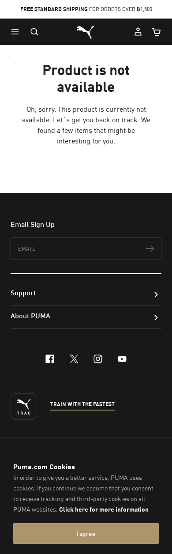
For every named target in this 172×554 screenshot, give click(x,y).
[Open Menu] (17, 32)
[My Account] (138, 31)
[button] (17, 32)
